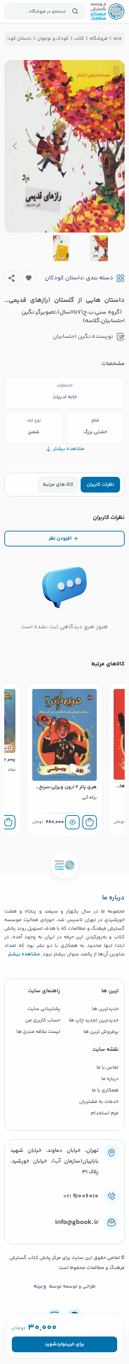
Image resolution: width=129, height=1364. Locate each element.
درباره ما (110, 1079)
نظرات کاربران (100, 485)
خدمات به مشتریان (99, 1102)
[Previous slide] (113, 146)
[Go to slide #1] (99, 248)
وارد (61, 1344)
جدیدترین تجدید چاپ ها (94, 1020)
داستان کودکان (64, 278)
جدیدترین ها (105, 1009)
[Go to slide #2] (61, 248)
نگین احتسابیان (72, 336)
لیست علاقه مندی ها (38, 1032)
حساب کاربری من (42, 1020)
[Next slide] (15, 146)
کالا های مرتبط (58, 485)
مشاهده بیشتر (24, 954)
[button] (29, 278)
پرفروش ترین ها (101, 1032)
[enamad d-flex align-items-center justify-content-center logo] (64, 1234)
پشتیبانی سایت (44, 1009)
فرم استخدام (105, 1113)
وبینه (39, 1286)
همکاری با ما (105, 1090)
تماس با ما (107, 1067)
